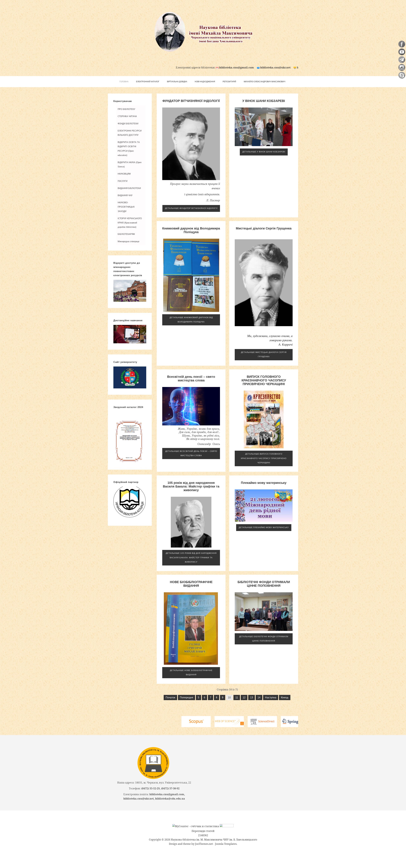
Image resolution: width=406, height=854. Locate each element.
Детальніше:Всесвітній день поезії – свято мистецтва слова (191, 453)
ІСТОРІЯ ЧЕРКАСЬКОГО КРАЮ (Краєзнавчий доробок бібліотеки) (130, 222)
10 (229, 697)
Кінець (284, 697)
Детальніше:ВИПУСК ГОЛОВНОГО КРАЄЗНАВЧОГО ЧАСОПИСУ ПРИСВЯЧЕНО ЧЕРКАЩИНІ (263, 458)
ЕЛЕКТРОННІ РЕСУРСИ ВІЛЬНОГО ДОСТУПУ (129, 133)
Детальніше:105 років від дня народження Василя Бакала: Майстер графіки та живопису (191, 557)
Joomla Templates (226, 844)
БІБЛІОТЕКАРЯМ (126, 234)
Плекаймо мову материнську (263, 482)
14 (259, 697)
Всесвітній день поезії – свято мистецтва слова (191, 378)
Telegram (401, 59)
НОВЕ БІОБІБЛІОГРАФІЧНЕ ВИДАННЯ (191, 583)
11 (236, 697)
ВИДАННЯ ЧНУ (125, 195)
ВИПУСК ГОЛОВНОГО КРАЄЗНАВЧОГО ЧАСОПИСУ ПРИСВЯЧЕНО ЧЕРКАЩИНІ (264, 380)
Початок (170, 697)
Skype (401, 75)
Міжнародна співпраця (128, 241)
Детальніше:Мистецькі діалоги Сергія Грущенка (264, 354)
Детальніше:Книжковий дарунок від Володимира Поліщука (191, 319)
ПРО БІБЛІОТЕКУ (126, 109)
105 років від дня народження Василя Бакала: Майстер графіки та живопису (191, 486)
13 (251, 697)
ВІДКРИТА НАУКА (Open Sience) (129, 164)
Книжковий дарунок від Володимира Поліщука (191, 230)
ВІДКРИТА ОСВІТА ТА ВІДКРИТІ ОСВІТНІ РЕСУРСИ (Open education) (129, 148)
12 (244, 697)
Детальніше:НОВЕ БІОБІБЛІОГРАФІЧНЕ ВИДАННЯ (191, 672)
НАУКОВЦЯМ (124, 174)
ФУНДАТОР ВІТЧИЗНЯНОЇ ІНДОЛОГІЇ (191, 101)
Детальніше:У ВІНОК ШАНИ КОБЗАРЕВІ (263, 152)
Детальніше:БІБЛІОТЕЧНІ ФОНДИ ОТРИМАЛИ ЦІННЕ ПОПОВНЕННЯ (263, 638)
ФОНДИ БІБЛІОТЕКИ (128, 123)
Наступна (270, 697)
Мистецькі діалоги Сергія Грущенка (263, 228)
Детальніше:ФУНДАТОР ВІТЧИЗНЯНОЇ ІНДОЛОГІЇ (191, 208)
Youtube (401, 51)
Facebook (401, 44)
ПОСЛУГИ (122, 181)
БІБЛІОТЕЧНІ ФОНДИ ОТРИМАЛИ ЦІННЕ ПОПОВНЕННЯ (264, 583)
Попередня (186, 697)
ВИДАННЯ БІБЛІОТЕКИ (129, 188)
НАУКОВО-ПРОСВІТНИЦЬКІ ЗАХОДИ (126, 206)
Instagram (401, 67)
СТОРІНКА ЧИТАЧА (127, 116)
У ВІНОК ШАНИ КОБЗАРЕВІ (263, 101)
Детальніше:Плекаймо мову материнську (264, 527)
